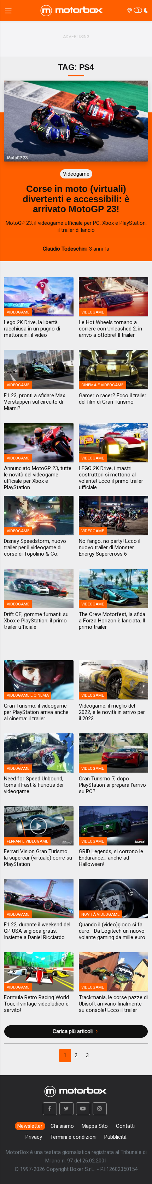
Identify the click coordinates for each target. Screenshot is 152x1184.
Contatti (125, 1126)
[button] (50, 1108)
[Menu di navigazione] (8, 10)
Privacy (33, 1137)
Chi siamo (62, 1126)
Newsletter (29, 1126)
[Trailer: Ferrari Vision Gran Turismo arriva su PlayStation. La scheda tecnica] (38, 825)
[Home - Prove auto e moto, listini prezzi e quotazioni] (72, 10)
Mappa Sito (95, 1126)
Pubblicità (115, 1137)
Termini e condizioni (73, 1137)
